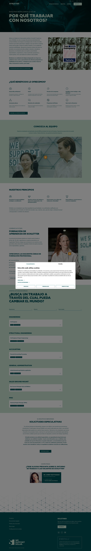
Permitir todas (65, 286)
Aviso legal (20, 280)
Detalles (60, 264)
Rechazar (26, 286)
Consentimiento (30, 264)
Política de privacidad (23, 282)
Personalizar (45, 286)
